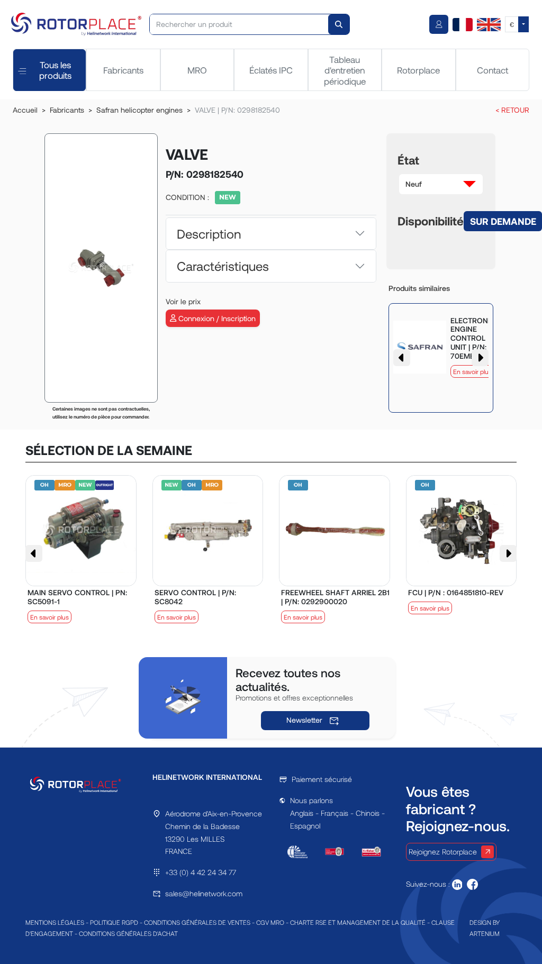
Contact (492, 70)
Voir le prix (183, 301)
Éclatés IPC (271, 70)
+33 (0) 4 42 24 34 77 (200, 872)
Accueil (25, 109)
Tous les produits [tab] (55, 69)
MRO (197, 70)
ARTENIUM (484, 933)
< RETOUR (512, 109)
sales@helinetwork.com (203, 893)
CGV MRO (270, 922)
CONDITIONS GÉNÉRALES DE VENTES (197, 922)
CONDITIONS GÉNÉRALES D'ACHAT (128, 933)
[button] (441, 184)
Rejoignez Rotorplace (443, 851)
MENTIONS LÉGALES (54, 922)
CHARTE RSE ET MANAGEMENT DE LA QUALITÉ (358, 922)
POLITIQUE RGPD (114, 922)
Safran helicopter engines (139, 109)
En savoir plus (472, 371)
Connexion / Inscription (216, 318)
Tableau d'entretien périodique (345, 70)
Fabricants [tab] (123, 70)
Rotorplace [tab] (418, 70)
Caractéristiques (223, 266)
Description (209, 233)
